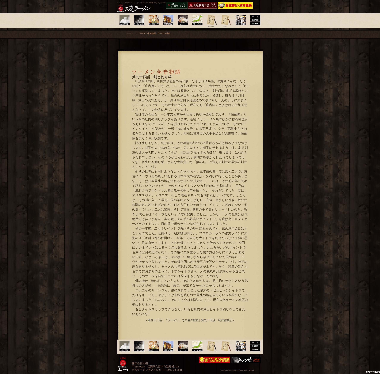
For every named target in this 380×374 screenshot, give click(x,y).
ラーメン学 (196, 20)
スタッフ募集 (239, 20)
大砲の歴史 (124, 20)
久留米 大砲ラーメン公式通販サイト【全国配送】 (235, 5)
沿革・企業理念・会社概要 (254, 346)
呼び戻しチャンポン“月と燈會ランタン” (176, 5)
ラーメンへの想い (139, 20)
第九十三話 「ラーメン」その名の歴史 (173, 320)
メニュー (182, 20)
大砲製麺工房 (202, 5)
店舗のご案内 (167, 20)
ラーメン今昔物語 (211, 20)
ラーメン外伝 (225, 20)
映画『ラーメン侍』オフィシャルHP (247, 360)
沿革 (254, 20)
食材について (153, 20)
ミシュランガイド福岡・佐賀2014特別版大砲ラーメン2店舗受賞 (214, 360)
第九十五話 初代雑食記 (216, 320)
